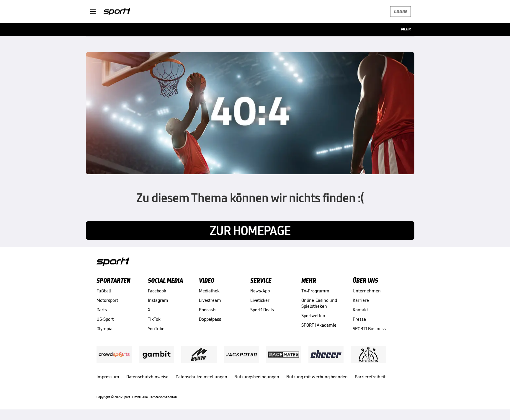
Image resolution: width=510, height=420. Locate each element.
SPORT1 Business (369, 328)
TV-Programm (315, 291)
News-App (260, 291)
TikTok (154, 319)
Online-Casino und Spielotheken (319, 303)
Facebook (157, 291)
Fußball (104, 291)
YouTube (156, 328)
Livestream (210, 300)
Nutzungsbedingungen (256, 377)
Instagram (158, 300)
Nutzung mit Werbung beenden (317, 377)
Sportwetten (313, 315)
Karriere (361, 300)
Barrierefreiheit (370, 377)
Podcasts (207, 309)
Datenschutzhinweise (147, 377)
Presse (359, 319)
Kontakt (360, 309)
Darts (102, 309)
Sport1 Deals (262, 309)
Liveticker (259, 300)
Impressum (108, 377)
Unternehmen (367, 291)
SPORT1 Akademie (318, 325)
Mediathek (209, 291)
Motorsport (107, 300)
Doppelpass (210, 319)
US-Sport (105, 319)
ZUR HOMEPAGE (250, 230)
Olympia (104, 328)
